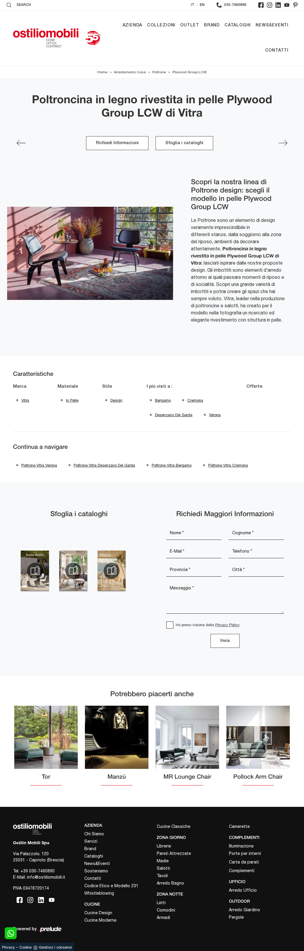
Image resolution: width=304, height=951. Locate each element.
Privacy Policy (227, 625)
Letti (161, 902)
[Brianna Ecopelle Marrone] (21, 143)
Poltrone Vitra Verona (39, 465)
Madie (163, 860)
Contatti (277, 51)
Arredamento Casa (130, 72)
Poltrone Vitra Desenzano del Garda (104, 465)
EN (202, 5)
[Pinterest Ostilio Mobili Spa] (295, 5)
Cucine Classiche (173, 826)
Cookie (25, 947)
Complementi (241, 870)
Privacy (8, 947)
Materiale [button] (68, 386)
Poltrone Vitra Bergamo (171, 465)
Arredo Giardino (244, 909)
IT (192, 5)
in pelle (72, 400)
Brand (212, 25)
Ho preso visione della (208, 625)
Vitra (25, 400)
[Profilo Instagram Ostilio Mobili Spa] (269, 5)
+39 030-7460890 (37, 871)
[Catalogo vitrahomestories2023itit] (111, 570)
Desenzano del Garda (173, 415)
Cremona (195, 400)
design (116, 400)
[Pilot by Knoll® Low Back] (282, 143)
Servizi (90, 841)
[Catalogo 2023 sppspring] (35, 570)
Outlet (189, 25)
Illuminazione (241, 846)
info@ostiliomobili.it (46, 877)
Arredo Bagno (170, 883)
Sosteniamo (96, 871)
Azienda (132, 25)
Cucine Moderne (100, 920)
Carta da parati (244, 862)
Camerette (239, 826)
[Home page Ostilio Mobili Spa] (45, 37)
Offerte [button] (254, 386)
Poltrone (159, 72)
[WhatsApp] (11, 933)
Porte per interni (245, 853)
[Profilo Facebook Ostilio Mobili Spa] (261, 5)
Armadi (163, 917)
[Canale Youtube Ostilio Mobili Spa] (287, 5)
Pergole (236, 917)
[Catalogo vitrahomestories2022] (73, 570)
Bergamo (163, 400)
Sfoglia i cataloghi (184, 143)
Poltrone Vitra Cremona (228, 465)
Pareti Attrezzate (174, 853)
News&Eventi (272, 25)
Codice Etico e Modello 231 (111, 885)
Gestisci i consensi (55, 947)
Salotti (163, 868)
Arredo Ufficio (243, 890)
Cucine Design (98, 912)
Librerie (164, 846)
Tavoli (162, 875)
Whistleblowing (99, 893)
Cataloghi (237, 25)
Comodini (166, 910)
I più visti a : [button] (159, 386)
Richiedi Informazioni (117, 143)
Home (102, 72)
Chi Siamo (94, 833)
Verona (215, 415)
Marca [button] (19, 386)
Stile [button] (107, 386)
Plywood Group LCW (189, 72)
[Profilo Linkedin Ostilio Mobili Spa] (278, 5)
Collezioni (161, 25)
